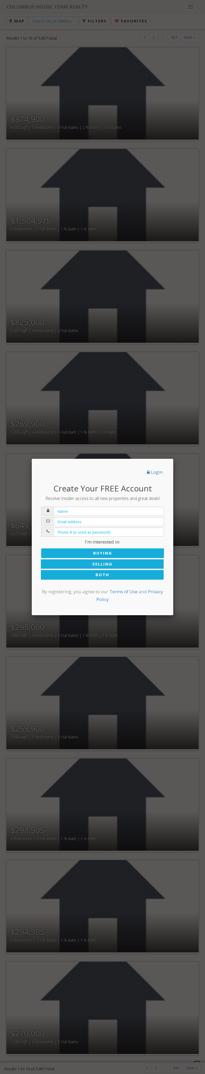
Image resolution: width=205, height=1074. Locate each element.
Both (102, 574)
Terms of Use (123, 591)
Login (156, 472)
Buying (102, 553)
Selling (102, 564)
